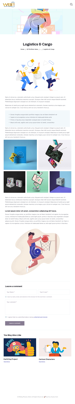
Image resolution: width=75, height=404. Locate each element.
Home (22, 49)
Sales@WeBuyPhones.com (37, 387)
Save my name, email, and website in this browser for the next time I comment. (29, 297)
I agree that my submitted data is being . (28, 317)
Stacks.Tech (54, 397)
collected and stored (40, 317)
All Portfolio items (32, 49)
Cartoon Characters (47, 359)
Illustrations (7, 362)
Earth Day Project (11, 359)
